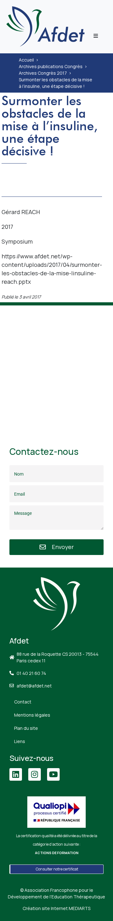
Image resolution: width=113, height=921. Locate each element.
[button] (95, 35)
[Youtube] (53, 774)
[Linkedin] (15, 774)
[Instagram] (34, 774)
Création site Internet (56, 908)
